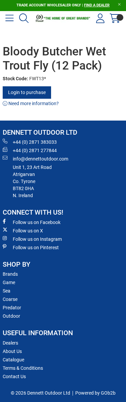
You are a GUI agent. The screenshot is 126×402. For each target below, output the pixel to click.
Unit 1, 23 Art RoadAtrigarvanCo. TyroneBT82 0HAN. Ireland (32, 181)
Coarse (10, 299)
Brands (10, 274)
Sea (6, 291)
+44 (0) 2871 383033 (35, 142)
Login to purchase (27, 92)
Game (9, 282)
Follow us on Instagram (37, 239)
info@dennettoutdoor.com (40, 159)
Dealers (10, 343)
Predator (12, 307)
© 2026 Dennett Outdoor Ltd (40, 393)
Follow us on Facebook (36, 222)
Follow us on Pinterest (36, 247)
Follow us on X (28, 230)
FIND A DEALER (97, 5)
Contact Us (14, 376)
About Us (12, 351)
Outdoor (11, 316)
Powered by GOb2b (95, 393)
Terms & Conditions (23, 368)
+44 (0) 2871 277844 (35, 150)
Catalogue (13, 359)
